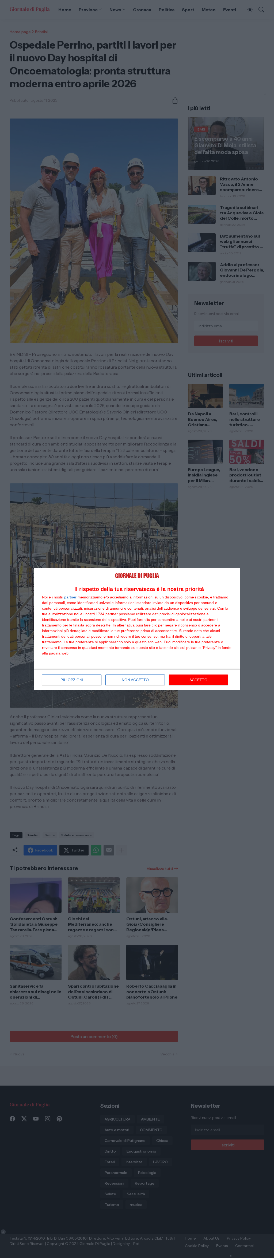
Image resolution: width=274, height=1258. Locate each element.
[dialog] (137, 629)
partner (70, 597)
